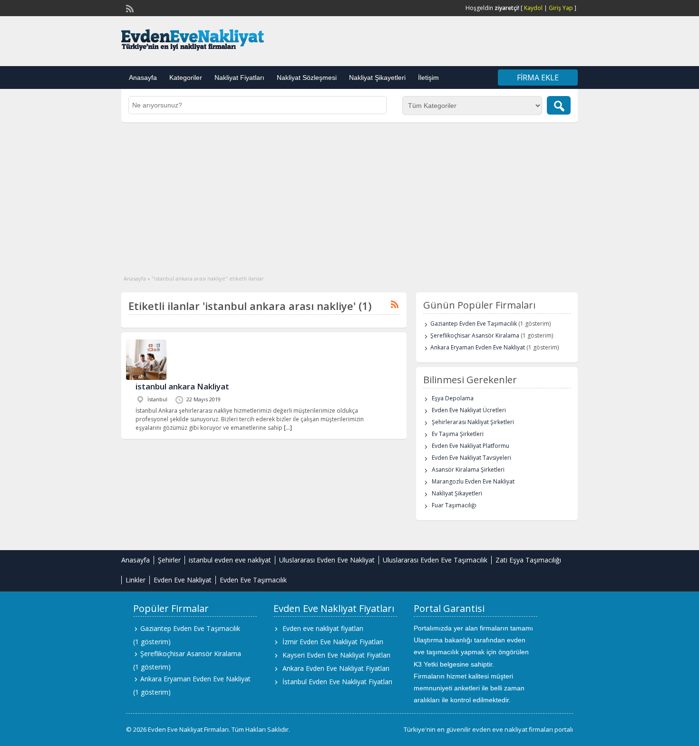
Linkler (136, 579)
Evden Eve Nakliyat (183, 579)
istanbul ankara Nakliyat (182, 386)
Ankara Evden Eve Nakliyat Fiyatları (335, 668)
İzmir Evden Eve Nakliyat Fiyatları (332, 641)
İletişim (428, 77)
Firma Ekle (538, 77)
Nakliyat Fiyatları (239, 77)
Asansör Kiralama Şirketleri (468, 469)
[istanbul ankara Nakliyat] (146, 378)
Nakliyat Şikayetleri (377, 77)
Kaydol (533, 8)
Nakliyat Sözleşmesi (307, 77)
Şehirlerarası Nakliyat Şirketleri (473, 422)
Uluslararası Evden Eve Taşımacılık (435, 559)
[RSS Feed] (129, 7)
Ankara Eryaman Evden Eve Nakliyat (477, 347)
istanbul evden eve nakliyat (230, 559)
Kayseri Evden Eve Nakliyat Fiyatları (336, 654)
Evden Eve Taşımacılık (253, 579)
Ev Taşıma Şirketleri (458, 434)
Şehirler (169, 559)
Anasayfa (143, 77)
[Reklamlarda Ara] (559, 105)
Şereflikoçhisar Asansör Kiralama (474, 335)
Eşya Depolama (453, 398)
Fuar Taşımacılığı (454, 505)
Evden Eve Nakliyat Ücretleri (469, 410)
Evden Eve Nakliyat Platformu (470, 446)
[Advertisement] (349, 193)
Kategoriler (185, 77)
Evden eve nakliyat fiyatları (322, 628)
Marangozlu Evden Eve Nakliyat (473, 481)
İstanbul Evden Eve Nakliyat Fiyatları (337, 681)
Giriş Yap (561, 8)
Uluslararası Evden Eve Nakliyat (327, 559)
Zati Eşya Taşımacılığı (528, 559)
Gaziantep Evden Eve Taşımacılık (473, 324)
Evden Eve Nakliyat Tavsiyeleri (471, 458)
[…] (288, 428)
